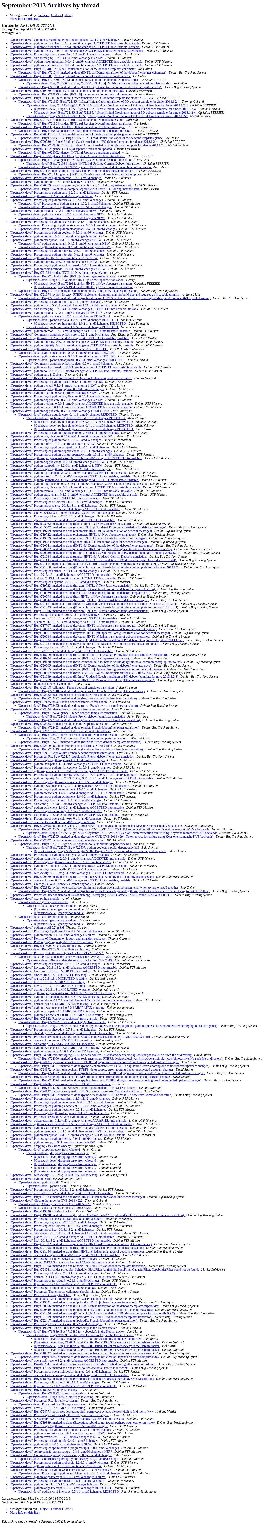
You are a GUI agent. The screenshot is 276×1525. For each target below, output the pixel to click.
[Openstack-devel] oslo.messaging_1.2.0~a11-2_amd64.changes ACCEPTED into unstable (68, 1120)
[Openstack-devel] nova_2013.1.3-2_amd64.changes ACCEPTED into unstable (61, 1193)
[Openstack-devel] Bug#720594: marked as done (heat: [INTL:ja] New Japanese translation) (69, 596)
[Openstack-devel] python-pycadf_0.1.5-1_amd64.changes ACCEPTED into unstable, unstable (71, 407)
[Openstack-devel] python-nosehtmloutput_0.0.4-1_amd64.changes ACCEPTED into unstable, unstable (76, 65)
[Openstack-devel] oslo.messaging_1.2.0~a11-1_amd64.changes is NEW (57, 58)
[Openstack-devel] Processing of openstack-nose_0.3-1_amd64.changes (56, 818)
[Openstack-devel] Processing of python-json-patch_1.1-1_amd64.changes (57, 760)
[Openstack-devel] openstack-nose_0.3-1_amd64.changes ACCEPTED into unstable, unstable (70, 880)
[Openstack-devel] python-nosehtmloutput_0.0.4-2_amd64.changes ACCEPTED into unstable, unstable (76, 61)
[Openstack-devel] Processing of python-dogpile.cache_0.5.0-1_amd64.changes (61, 451)
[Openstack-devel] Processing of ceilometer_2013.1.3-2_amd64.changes (56, 1226)
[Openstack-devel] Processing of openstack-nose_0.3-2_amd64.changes (56, 1324)
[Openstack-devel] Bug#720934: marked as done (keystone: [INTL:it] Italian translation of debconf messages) (80, 636)
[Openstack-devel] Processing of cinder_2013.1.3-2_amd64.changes (54, 1258)
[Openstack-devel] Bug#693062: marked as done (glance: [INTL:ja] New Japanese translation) (71, 523)
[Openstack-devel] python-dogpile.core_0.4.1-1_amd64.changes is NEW (57, 400)
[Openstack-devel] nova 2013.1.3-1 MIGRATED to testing (48, 985)
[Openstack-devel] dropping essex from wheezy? (41, 1146)
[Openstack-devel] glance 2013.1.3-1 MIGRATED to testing (49, 978)
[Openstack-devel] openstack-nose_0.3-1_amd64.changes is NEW (52, 822)
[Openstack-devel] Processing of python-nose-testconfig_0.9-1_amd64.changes (61, 1429)
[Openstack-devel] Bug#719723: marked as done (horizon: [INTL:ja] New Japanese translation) (71, 585)
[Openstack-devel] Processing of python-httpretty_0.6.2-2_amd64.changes (57, 254)
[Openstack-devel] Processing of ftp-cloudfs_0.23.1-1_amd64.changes (55, 1280)
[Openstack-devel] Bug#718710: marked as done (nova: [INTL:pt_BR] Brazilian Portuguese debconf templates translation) (89, 654)
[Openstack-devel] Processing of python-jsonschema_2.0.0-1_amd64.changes (60, 854)
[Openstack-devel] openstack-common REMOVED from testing (51, 1040)
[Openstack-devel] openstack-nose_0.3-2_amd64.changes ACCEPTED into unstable (64, 1360)
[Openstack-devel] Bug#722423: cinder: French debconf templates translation (59, 724)
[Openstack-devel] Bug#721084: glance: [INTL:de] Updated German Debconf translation (67, 156)
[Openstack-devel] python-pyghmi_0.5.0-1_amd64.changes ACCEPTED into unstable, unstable (71, 403)
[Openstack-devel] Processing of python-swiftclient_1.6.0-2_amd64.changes (59, 796)
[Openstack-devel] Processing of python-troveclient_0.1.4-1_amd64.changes (59, 1426)
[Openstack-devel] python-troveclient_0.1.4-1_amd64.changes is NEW (55, 1437)
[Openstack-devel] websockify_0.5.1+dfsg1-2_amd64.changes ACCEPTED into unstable (67, 1418)
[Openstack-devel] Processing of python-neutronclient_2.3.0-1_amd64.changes (60, 862)
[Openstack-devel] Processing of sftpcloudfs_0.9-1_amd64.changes (53, 1287)
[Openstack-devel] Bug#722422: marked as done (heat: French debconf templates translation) (78, 698)
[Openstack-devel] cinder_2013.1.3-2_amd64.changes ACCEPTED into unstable (62, 1262)
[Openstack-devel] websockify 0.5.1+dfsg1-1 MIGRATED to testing (54, 1175)
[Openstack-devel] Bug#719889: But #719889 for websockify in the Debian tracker (63, 1328)
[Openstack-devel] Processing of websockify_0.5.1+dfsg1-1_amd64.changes (59, 869)
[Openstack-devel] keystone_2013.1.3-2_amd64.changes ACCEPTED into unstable (64, 967)
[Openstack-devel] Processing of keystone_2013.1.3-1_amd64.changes (55, 582)
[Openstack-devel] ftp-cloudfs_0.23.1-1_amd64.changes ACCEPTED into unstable (63, 1284)
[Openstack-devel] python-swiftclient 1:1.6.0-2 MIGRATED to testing (55, 1047)
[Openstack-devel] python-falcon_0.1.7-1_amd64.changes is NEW (53, 935)
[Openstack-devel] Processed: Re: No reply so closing (44, 1400)
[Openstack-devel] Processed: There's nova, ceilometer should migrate (55, 1291)
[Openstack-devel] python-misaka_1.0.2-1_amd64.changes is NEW (53, 210)
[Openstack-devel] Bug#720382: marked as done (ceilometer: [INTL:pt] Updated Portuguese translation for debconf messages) (91, 549)
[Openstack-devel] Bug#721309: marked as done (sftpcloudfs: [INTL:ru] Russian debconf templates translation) (81, 1317)
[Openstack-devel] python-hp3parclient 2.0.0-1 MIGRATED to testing (55, 996)
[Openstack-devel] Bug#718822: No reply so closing (44, 1389)
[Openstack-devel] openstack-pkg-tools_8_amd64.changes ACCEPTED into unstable (65, 1255)
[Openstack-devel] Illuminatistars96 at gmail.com (41, 683)
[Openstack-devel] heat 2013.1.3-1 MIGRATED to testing (47, 982)
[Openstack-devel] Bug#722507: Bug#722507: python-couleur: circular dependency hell (75, 844)
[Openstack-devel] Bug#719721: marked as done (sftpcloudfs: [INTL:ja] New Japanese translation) (73, 1302)
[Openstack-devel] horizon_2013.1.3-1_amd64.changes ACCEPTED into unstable (63, 578)
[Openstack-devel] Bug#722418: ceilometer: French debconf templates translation (62, 687)
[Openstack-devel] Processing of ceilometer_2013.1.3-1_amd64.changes (56, 502)
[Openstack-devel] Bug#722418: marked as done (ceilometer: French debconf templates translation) (81, 691)
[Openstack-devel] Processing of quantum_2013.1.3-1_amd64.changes (55, 614)
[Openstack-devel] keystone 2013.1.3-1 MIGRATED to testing (50, 971)
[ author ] (57, 15)
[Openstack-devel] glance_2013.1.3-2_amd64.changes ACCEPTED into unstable (62, 1237)
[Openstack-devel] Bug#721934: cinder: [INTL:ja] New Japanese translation (59, 272)
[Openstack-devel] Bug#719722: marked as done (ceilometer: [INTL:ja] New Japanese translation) (73, 534)
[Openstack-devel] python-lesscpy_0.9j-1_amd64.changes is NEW (53, 1142)
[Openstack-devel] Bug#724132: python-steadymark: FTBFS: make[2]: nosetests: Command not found (76, 1091)
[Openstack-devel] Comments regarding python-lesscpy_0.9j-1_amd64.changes (61, 1455)
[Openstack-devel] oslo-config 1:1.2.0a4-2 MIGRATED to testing (52, 1044)
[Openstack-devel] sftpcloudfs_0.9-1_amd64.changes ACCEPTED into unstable (61, 1298)
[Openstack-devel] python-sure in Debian (36, 374)
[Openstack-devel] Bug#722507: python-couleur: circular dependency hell (57, 840)
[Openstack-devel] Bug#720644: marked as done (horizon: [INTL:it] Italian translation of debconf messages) (79, 600)
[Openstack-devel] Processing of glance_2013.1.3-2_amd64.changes (54, 1222)
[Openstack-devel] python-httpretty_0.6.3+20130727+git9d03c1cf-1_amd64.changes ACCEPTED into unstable (82, 778)
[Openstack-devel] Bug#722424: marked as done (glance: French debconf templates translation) (79, 720)
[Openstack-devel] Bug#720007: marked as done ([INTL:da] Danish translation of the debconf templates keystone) (83, 629)
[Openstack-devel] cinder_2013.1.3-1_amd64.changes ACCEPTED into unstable (62, 512)
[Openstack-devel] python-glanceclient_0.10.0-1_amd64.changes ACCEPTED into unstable (69, 771)
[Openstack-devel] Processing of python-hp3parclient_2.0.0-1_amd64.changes (60, 469)
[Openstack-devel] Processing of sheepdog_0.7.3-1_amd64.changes (53, 1029)
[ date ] (68, 15)
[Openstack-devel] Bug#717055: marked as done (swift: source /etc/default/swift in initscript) (69, 1368)
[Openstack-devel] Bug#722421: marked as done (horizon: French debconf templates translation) (80, 742)
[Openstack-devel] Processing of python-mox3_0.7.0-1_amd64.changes (56, 440)
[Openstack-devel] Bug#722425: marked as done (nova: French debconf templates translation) (78, 705)
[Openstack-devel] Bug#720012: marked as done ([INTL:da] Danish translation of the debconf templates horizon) (83, 589)
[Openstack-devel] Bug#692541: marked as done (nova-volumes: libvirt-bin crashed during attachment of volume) (83, 1364)
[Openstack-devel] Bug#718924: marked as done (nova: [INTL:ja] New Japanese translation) (70, 658)
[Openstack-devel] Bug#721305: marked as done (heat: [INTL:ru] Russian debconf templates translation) (77, 1247)
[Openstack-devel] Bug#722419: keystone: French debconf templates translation (61, 745)
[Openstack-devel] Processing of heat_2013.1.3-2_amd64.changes (52, 1229)
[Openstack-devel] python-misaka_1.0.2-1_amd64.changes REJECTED (56, 312)
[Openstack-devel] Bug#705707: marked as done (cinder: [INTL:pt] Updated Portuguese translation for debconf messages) (88, 527)
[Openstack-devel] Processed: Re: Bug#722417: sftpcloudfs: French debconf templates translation (72, 756)
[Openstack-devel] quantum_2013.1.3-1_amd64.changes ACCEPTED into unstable (64, 622)
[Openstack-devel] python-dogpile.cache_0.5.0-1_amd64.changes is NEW (57, 462)
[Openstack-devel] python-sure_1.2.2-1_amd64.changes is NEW (51, 196)
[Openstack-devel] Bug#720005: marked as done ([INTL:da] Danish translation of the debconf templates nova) (81, 665)
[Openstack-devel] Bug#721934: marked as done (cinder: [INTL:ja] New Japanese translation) (78, 291)
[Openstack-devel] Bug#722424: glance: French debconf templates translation (60, 709)
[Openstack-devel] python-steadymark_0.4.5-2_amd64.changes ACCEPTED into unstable (68, 1135)
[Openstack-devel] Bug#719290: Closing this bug (42, 1211)
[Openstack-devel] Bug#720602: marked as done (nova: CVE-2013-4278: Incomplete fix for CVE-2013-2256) (81, 673)
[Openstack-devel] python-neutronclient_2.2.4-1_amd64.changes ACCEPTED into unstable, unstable (75, 47)
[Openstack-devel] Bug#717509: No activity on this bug (46, 945)
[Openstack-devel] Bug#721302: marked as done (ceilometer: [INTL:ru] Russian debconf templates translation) (81, 1244)
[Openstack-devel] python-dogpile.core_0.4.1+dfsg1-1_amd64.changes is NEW (61, 436)
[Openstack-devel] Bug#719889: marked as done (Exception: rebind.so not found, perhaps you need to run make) (82, 1422)
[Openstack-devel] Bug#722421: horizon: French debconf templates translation (60, 731)
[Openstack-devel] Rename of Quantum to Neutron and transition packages (58, 938)
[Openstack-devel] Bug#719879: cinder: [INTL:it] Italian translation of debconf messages (67, 90)
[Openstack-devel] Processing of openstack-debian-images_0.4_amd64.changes (61, 1371)
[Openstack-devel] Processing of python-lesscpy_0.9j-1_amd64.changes (56, 1138)
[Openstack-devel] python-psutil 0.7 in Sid (37, 927)
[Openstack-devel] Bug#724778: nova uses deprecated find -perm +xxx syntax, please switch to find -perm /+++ (82, 1411)
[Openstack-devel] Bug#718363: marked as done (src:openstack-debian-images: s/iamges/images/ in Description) (82, 1378)
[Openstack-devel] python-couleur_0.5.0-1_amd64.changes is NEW (53, 236)
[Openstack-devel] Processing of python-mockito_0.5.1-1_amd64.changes (57, 1480)
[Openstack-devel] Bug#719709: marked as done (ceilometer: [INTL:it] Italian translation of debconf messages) (81, 531)
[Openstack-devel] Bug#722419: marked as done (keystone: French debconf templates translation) (81, 749)
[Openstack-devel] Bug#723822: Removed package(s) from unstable (54, 1018)
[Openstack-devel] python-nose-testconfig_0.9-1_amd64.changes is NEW (57, 1433)
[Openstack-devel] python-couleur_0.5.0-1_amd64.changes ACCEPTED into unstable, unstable (71, 371)
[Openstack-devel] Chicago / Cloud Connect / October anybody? (51, 884)
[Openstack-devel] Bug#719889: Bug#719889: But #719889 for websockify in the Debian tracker (97, 1342)
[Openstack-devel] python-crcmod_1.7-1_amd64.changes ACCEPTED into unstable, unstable (70, 331)
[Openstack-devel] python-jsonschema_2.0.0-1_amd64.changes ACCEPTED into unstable (68, 858)
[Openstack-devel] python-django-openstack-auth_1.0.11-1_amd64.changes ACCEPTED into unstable (76, 458)
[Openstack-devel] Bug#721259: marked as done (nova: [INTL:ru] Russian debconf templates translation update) (82, 680)
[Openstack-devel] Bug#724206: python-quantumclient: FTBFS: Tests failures (60, 1084)
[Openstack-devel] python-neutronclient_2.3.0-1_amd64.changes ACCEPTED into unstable (69, 865)
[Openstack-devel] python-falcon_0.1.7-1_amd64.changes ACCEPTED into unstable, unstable (71, 1000)
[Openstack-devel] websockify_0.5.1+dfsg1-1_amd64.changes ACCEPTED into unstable (67, 873)
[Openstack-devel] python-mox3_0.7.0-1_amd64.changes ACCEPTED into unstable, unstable (70, 476)
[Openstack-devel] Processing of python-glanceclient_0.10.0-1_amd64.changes (61, 767)
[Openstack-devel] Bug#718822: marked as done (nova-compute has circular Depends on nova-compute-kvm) (80, 1353)
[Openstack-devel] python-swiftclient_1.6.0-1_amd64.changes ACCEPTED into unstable (67, 793)
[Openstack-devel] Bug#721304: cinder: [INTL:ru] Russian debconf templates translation (67, 119)
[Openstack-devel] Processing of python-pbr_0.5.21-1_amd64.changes (55, 301)
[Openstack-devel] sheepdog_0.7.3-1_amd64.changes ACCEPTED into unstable (62, 1033)
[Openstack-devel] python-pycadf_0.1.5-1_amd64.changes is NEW (53, 385)
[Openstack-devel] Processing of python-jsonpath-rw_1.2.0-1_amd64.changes (60, 447)
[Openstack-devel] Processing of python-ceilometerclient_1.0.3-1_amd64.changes (62, 1102)
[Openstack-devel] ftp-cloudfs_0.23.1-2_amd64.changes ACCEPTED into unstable (63, 1386)
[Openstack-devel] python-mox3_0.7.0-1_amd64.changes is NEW (52, 443)
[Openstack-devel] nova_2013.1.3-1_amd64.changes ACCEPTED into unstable (61, 651)
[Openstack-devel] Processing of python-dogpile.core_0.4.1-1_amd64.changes (60, 396)
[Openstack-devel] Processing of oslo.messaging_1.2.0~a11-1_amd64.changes (60, 54)
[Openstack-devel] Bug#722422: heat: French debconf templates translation (58, 694)
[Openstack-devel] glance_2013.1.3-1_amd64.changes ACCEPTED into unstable (62, 520)
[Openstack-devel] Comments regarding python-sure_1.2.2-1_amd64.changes (60, 334)
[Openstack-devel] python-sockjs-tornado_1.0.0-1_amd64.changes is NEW (58, 269)
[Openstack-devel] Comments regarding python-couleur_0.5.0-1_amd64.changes (62, 363)
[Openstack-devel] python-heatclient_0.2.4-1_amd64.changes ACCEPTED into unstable (67, 1131)
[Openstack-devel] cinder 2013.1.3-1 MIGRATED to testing (48, 975)
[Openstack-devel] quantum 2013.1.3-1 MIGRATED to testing (50, 989)
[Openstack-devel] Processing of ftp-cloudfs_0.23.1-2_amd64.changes (55, 1382)
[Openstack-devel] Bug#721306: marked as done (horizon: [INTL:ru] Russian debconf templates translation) (79, 611)
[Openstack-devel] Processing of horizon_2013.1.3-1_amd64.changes (54, 571)
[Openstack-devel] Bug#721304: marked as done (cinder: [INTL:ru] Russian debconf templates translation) (78, 1266)
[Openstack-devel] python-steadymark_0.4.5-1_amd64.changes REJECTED (59, 349)
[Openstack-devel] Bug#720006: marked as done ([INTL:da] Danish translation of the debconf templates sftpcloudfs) (85, 1306)
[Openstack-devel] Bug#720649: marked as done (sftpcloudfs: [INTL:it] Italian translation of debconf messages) (81, 1309)
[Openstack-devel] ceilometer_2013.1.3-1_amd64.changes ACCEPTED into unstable (65, 509)
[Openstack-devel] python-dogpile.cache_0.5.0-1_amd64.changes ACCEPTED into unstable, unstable (75, 487)
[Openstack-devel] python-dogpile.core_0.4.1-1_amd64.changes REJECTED (60, 411)
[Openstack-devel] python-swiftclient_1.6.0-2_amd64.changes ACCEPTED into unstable (67, 807)
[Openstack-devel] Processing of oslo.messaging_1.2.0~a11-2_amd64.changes (60, 1098)
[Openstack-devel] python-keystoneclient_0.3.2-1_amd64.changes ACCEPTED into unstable (70, 785)
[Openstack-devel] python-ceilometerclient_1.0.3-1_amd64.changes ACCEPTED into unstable (71, 1124)
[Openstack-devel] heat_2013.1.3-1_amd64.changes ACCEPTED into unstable (61, 574)
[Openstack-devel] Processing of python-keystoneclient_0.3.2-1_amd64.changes (61, 782)
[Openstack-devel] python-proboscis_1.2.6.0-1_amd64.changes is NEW (56, 1466)
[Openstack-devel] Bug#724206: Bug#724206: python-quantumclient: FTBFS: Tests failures (77, 1087)
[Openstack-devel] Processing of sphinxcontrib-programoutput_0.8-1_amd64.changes (65, 1448)
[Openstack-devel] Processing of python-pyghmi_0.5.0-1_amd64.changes (57, 389)
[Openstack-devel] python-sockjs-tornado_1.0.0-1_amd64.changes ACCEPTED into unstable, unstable (76, 367)
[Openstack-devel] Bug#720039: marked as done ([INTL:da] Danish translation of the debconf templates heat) (80, 593)
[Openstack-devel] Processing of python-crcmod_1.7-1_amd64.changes (56, 178)
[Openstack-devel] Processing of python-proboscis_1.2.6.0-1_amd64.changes (59, 1462)
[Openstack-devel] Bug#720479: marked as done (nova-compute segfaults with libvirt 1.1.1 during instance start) (82, 876)
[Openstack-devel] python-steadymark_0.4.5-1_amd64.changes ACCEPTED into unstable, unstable (74, 494)
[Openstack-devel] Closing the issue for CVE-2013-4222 (46, 1200)
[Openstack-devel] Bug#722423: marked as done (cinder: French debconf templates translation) (79, 727)
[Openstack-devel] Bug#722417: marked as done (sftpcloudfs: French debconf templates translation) (74, 1320)
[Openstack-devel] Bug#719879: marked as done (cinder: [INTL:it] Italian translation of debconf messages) (78, 538)
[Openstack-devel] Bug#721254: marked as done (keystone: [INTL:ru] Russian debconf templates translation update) (85, 643)
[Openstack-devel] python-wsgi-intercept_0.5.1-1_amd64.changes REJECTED (61, 1488)
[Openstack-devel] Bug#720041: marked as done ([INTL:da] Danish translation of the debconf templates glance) (82, 545)
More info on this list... (25, 18)
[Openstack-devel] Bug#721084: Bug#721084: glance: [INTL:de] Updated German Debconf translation (85, 167)
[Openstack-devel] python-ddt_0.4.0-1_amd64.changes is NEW (51, 1444)
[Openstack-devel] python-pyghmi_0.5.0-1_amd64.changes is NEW (54, 392)
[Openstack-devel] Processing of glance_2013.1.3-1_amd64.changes (54, 505)
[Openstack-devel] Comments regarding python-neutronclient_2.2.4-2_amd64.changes (65, 39)
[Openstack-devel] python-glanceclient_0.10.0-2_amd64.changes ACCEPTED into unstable (69, 1127)
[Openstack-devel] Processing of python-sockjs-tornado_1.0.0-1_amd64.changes (61, 265)
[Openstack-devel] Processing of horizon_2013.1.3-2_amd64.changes (54, 1273)
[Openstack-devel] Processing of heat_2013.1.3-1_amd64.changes (52, 516)
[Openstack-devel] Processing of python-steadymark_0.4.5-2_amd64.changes (59, 1113)
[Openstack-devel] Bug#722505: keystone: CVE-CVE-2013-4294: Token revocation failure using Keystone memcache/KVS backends (96, 825)
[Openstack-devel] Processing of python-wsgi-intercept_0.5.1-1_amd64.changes (61, 1469)
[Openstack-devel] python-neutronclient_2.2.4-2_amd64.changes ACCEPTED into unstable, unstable (75, 43)
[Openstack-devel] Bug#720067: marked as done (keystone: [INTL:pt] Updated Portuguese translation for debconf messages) (90, 633)
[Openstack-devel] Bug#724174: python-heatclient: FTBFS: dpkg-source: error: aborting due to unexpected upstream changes (90, 1076)
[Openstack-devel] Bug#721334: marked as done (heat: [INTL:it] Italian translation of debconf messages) (77, 1251)
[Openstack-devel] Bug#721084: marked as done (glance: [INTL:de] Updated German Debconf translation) (79, 556)
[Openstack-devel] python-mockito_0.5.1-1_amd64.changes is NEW (54, 1484)
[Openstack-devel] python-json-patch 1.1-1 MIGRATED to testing (52, 1011)
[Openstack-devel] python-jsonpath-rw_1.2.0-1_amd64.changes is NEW (56, 465)
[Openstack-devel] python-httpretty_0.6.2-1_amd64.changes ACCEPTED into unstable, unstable (72, 345)
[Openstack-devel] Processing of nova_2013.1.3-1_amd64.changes (53, 647)
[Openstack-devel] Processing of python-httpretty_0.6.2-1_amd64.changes (57, 250)
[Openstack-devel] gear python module (35, 898)
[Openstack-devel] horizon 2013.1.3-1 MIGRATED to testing (49, 1004)
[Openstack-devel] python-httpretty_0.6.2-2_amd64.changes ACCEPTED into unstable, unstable (72, 341)
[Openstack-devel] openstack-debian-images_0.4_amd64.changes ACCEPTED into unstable (69, 1375)
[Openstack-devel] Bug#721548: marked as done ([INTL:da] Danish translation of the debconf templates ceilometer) (92, 72)
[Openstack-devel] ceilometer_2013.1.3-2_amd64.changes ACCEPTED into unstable (65, 1233)
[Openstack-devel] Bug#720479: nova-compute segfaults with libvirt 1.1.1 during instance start (71, 185)
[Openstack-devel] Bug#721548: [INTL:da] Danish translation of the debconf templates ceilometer (73, 69)
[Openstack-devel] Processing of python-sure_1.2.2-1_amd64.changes (55, 192)
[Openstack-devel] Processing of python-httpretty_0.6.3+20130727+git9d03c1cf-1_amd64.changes (73, 774)
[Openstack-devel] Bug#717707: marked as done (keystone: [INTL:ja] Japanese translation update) (73, 625)
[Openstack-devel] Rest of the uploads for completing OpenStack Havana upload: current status (71, 378)
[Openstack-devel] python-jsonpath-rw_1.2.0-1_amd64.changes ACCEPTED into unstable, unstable (74, 480)
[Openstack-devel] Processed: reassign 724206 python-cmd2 (49, 1116)
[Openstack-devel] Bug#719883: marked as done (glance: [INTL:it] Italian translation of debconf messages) (79, 542)
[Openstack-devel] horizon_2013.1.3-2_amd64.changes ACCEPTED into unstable (63, 1277)
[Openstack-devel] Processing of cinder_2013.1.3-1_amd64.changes (54, 498)
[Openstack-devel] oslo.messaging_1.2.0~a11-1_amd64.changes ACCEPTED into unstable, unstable (74, 309)
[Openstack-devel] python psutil (30, 1178)
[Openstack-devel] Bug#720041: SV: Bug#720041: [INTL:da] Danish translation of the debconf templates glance (90, 138)
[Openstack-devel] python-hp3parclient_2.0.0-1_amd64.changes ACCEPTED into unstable (68, 472)
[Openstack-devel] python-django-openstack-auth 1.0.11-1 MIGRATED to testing (62, 993)
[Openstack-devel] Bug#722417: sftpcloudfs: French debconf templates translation (62, 753)
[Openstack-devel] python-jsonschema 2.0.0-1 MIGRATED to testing (54, 1051)
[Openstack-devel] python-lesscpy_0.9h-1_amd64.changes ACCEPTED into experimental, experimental (77, 50)
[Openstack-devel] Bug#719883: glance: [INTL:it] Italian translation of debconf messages (67, 127)
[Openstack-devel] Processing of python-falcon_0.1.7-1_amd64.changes (56, 931)
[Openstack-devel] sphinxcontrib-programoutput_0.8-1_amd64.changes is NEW (61, 1451)
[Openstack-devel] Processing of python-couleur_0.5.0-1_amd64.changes (57, 232)
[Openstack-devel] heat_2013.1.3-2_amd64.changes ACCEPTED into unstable (61, 1240)
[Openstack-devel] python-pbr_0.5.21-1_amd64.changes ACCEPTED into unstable (63, 305)
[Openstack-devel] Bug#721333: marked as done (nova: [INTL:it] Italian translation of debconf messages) (78, 1197)
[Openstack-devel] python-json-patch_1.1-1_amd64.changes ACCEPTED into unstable (66, 764)
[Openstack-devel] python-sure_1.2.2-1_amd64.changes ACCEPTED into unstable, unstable (69, 338)
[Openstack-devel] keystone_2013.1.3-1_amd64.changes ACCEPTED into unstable (64, 618)
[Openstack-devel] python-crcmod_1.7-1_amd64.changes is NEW (52, 181)
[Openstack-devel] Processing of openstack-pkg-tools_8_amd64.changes (56, 1218)
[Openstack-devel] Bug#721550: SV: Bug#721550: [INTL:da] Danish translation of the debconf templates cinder (98, 83)
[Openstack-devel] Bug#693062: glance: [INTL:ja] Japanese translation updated (61, 149)
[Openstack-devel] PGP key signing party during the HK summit (51, 942)
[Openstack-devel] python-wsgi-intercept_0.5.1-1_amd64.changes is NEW (58, 1477)
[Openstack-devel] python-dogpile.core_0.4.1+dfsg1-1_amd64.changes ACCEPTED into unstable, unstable (79, 483)
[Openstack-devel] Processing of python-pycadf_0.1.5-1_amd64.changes (56, 381)
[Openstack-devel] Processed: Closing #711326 (40, 1295)
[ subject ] (44, 15)
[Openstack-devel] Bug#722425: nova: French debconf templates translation (59, 702)
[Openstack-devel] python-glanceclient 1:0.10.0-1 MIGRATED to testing (57, 1015)
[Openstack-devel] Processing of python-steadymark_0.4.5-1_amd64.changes (59, 221)
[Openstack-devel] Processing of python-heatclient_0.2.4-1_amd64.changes (58, 1109)
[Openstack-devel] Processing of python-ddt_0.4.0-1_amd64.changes (54, 1440)
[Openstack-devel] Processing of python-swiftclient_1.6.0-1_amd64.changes (59, 789)
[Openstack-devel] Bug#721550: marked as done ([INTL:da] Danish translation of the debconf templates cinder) (90, 87)
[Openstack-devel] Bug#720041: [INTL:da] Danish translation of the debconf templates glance (70, 134)
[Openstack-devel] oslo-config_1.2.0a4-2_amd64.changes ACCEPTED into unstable (64, 814)
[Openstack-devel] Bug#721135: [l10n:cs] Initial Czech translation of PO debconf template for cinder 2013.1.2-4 (82, 98)
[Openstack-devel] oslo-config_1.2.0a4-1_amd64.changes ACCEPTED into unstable (64, 804)
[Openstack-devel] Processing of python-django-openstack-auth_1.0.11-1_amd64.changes (67, 454)
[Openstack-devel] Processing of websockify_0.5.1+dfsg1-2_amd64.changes (59, 1415)
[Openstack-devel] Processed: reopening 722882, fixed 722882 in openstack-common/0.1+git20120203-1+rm (80, 1036)
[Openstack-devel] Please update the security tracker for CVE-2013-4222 (57, 953)
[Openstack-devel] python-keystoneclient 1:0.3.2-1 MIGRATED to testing (57, 1007)
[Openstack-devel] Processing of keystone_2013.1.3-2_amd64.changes (55, 964)
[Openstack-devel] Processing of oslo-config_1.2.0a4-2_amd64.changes (56, 811)
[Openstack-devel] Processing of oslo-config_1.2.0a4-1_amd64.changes (56, 800)
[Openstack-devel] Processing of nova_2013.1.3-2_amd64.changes (53, 1189)
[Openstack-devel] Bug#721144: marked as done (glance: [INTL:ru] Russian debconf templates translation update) (83, 563)
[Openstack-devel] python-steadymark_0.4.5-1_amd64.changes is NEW (56, 240)
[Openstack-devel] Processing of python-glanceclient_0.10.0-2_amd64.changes (61, 1106)
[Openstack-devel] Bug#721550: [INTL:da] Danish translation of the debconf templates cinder (70, 76)
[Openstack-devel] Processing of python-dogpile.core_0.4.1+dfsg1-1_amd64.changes (64, 432)
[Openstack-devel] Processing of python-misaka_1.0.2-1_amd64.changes (57, 200)
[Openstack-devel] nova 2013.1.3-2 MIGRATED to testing (48, 1408)
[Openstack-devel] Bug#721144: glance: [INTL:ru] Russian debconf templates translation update (72, 170)
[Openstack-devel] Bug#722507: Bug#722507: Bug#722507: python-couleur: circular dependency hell (100, 851)
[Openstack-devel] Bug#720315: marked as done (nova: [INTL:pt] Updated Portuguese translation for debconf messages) (87, 669)
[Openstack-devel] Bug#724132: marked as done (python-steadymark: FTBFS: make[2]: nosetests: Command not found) (95, 1095)
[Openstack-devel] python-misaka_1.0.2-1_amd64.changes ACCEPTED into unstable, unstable (71, 491)
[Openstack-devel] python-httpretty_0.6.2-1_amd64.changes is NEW (54, 258)
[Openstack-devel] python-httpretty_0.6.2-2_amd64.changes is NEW (54, 261)
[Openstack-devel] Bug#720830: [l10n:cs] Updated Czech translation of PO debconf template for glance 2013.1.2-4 (84, 141)
